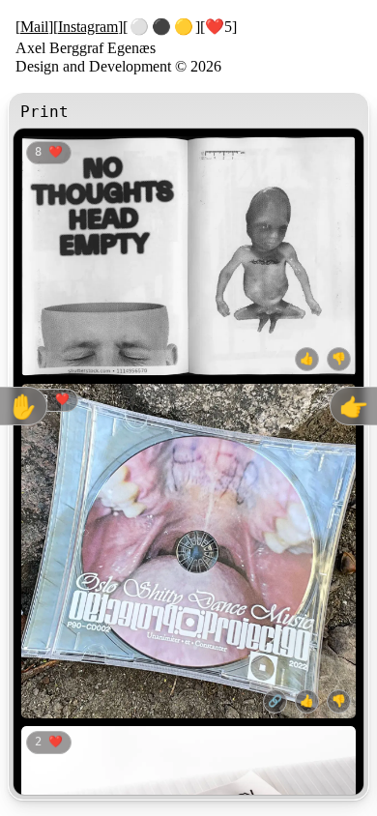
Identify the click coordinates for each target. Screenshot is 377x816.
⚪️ (139, 26)
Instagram (88, 26)
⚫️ (161, 26)
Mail (34, 26)
